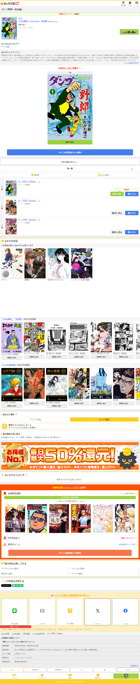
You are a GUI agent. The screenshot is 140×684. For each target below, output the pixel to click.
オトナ (128, 670)
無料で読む (70, 142)
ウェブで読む (104, 419)
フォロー (97, 623)
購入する (132, 194)
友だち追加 (14, 624)
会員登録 (4, 437)
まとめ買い (106, 175)
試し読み (118, 213)
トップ (12, 670)
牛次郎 (49, 21)
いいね (125, 623)
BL (105, 670)
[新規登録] (123, 2)
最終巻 (36, 175)
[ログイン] (130, 2)
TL (82, 670)
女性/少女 (35, 670)
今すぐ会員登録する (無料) (70, 152)
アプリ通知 (70, 623)
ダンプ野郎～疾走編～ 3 (29, 219)
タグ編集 (6, 47)
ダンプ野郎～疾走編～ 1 (29, 181)
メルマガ (42, 623)
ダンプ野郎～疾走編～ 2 (29, 200)
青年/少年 (58, 670)
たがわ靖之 (29, 21)
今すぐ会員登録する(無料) (70, 553)
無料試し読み (11, 357)
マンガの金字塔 (9, 365)
